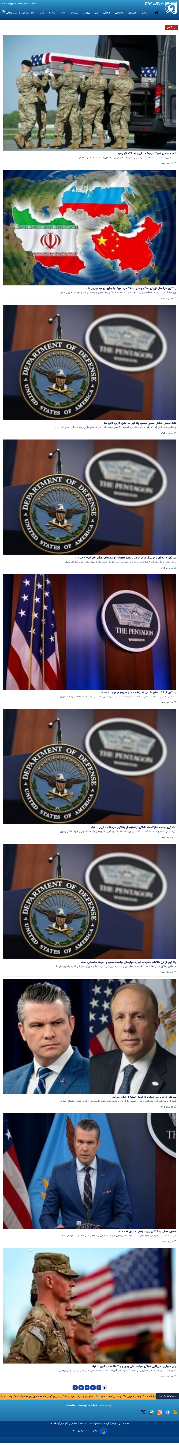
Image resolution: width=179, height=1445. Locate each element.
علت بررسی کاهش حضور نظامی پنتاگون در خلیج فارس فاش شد (140, 423)
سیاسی (144, 13)
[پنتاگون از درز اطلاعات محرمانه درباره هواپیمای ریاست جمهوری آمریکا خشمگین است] (89, 901)
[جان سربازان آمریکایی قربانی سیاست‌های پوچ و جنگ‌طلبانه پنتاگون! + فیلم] (89, 1305)
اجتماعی (119, 13)
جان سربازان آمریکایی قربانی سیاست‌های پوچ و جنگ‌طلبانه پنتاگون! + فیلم (134, 1366)
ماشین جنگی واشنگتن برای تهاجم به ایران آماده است (146, 1231)
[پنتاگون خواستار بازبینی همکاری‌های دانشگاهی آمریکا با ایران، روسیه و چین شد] (89, 227)
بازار (63, 13)
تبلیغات (71, 1405)
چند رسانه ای (28, 13)
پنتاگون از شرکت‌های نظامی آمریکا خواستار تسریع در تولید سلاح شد (137, 692)
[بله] (151, 1412)
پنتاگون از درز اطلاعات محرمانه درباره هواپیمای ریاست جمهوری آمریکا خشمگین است (128, 962)
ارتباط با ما (106, 1405)
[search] (3, 12)
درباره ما (92, 1405)
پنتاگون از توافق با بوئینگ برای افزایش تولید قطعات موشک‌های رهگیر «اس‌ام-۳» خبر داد (125, 558)
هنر (97, 13)
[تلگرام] (167, 1412)
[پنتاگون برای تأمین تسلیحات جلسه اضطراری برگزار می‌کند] (89, 1036)
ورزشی (87, 13)
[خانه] (156, 13)
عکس (41, 13)
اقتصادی (132, 13)
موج (102, 1423)
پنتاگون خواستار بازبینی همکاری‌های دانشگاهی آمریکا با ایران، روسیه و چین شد (131, 288)
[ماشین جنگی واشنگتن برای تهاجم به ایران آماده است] (89, 1171)
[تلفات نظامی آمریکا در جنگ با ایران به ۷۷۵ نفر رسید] (89, 93)
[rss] (175, 1412)
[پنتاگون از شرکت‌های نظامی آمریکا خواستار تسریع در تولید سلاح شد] (89, 632)
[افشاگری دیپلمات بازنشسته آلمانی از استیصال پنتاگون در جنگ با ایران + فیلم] (89, 766)
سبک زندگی (12, 13)
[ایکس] (143, 1412)
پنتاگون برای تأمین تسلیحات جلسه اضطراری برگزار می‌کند (144, 1097)
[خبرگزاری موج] (171, 7)
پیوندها (81, 1405)
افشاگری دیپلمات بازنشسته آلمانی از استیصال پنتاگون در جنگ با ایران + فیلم (133, 827)
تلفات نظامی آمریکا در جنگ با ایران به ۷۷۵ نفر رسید (147, 153)
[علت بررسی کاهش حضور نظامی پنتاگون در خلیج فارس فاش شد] (89, 362)
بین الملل (74, 13)
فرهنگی (107, 13)
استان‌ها (53, 13)
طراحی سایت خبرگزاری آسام (85, 1431)
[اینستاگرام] (159, 1412)
